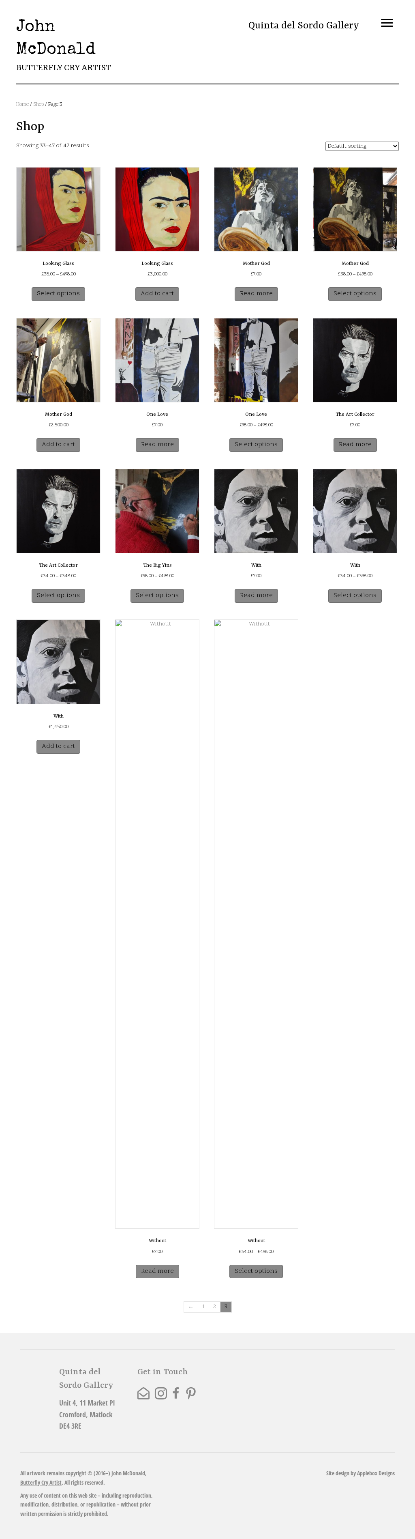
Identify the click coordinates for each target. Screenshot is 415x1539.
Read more (256, 293)
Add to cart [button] (157, 293)
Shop (38, 104)
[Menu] (387, 23)
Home (22, 104)
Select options (58, 293)
